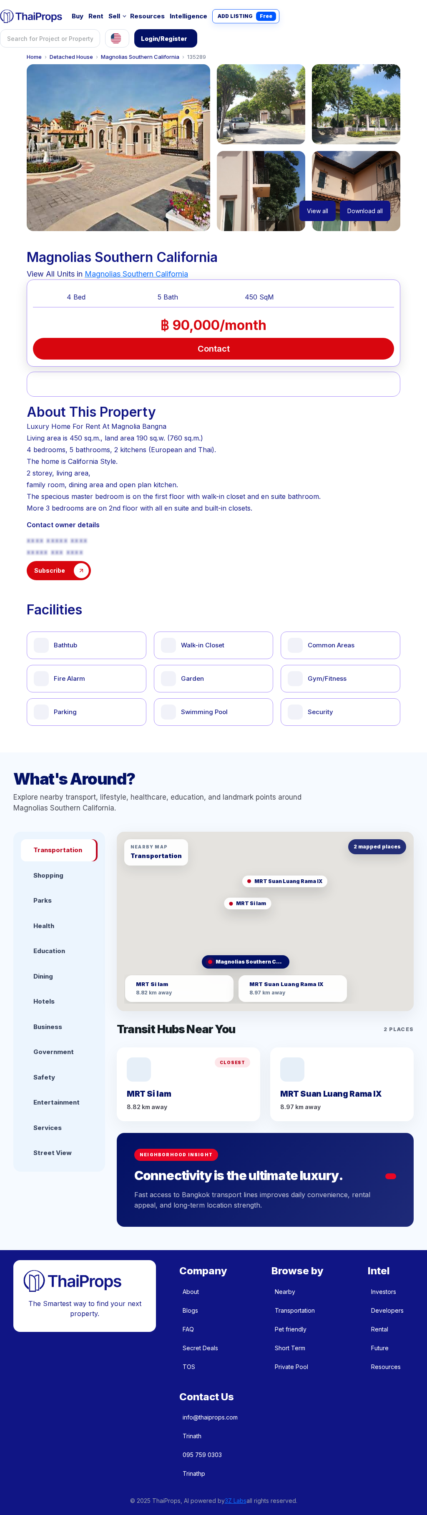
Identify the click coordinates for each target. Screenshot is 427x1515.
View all (317, 210)
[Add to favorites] (60, 384)
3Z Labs (235, 1500)
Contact (214, 349)
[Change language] (117, 38)
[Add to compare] (183, 384)
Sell (114, 16)
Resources (147, 16)
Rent (95, 16)
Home (34, 57)
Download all (365, 210)
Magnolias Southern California (140, 57)
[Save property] (121, 384)
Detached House (71, 57)
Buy (77, 16)
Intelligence (188, 16)
